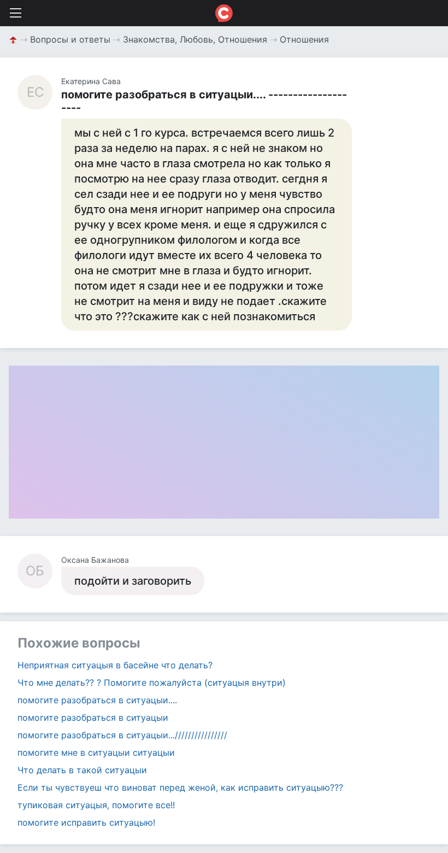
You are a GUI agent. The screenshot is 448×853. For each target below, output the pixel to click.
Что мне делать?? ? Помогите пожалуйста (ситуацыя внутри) (151, 682)
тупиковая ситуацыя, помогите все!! (96, 804)
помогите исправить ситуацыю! (86, 822)
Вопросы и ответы (70, 39)
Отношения (304, 39)
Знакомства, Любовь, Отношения (195, 39)
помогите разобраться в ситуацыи (92, 717)
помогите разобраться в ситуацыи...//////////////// (122, 735)
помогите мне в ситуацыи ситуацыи (96, 752)
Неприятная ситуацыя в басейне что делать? (115, 665)
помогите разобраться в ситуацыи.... (97, 700)
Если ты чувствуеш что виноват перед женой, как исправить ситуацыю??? (180, 787)
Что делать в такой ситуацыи (82, 769)
